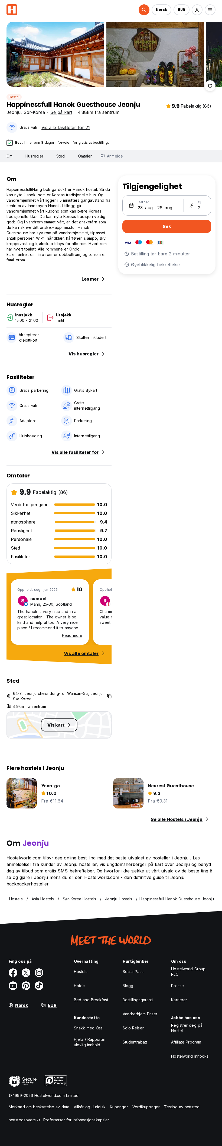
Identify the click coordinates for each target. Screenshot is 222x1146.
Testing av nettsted (182, 1107)
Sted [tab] (60, 156)
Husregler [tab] (34, 156)
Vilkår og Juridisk (90, 1107)
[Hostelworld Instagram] (39, 972)
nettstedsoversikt (24, 1120)
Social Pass (133, 971)
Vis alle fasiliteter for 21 (65, 127)
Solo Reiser (133, 1028)
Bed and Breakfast (91, 999)
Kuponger (119, 1107)
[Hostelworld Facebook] (13, 972)
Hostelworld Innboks (189, 1056)
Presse (177, 985)
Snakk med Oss (88, 1028)
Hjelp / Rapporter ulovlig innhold (90, 1042)
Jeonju (13, 112)
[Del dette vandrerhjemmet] (210, 85)
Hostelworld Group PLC (188, 972)
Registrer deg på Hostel (187, 1028)
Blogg (128, 985)
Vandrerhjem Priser (140, 1014)
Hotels (80, 985)
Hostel (14, 97)
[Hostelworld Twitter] (26, 972)
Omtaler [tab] (85, 156)
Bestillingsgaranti (138, 999)
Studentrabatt (135, 1042)
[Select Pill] (144, 9)
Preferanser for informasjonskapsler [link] (76, 1120)
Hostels (80, 971)
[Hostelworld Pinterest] (26, 985)
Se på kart (61, 112)
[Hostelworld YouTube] (13, 985)
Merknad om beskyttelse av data (39, 1107)
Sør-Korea (34, 112)
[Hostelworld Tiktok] (39, 985)
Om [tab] (9, 156)
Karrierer (179, 999)
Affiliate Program (186, 1042)
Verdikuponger (146, 1107)
